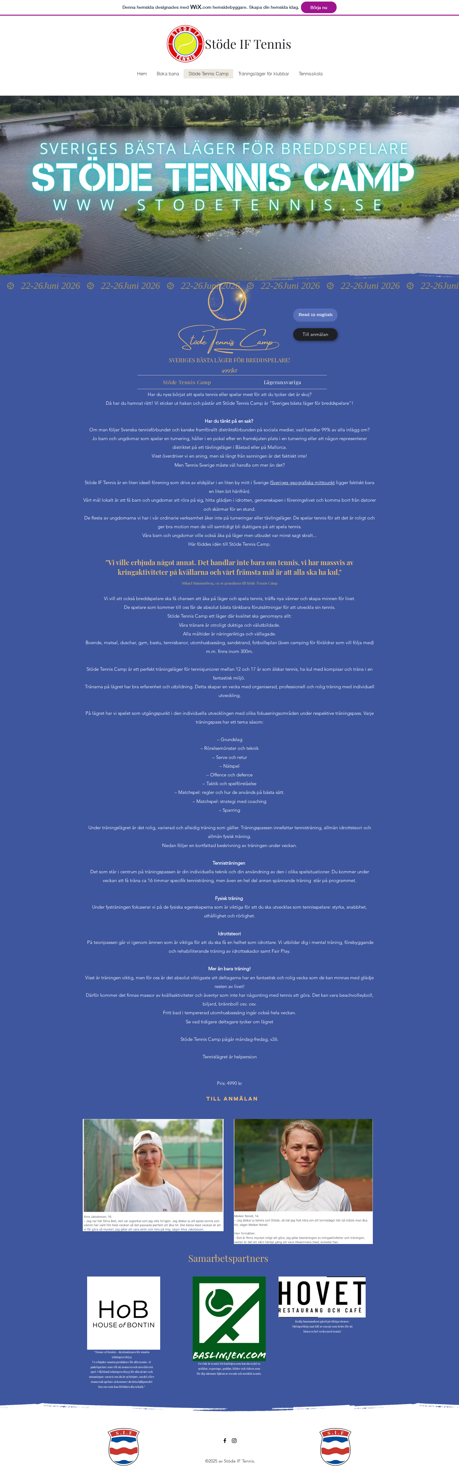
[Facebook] (225, 1440)
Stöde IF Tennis (248, 43)
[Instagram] (234, 1440)
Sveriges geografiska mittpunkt (303, 482)
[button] (310, 73)
